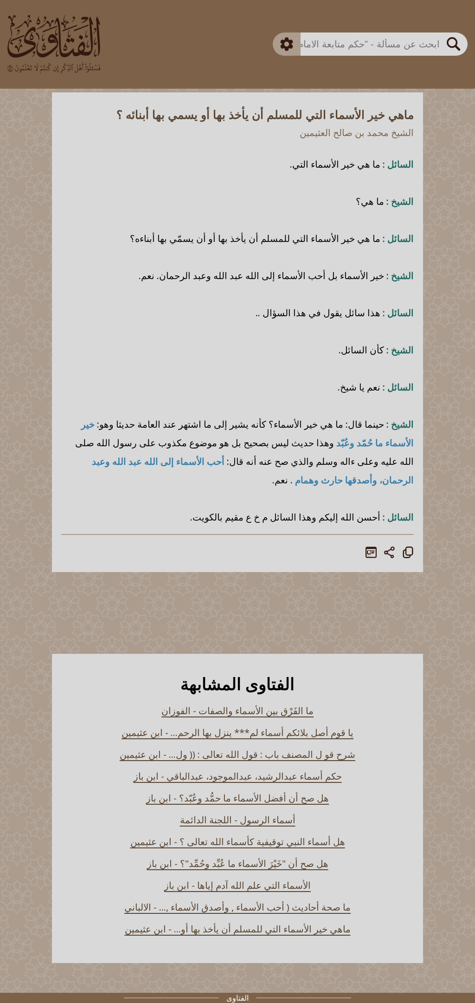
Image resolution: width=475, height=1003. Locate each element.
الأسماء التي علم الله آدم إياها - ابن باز (237, 885)
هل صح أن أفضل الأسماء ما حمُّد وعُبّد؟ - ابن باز (237, 798)
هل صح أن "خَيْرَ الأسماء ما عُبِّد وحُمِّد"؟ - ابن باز (237, 863)
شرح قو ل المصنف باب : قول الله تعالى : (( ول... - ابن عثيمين (237, 754)
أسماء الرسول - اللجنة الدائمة (237, 820)
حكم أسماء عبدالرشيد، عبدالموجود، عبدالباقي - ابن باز (238, 776)
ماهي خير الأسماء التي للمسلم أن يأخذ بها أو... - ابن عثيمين (238, 929)
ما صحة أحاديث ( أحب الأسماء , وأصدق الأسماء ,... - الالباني (237, 907)
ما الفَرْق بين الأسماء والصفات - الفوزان (237, 710)
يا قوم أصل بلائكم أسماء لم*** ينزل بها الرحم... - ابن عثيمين (237, 732)
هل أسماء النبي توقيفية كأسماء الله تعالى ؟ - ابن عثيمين (237, 841)
